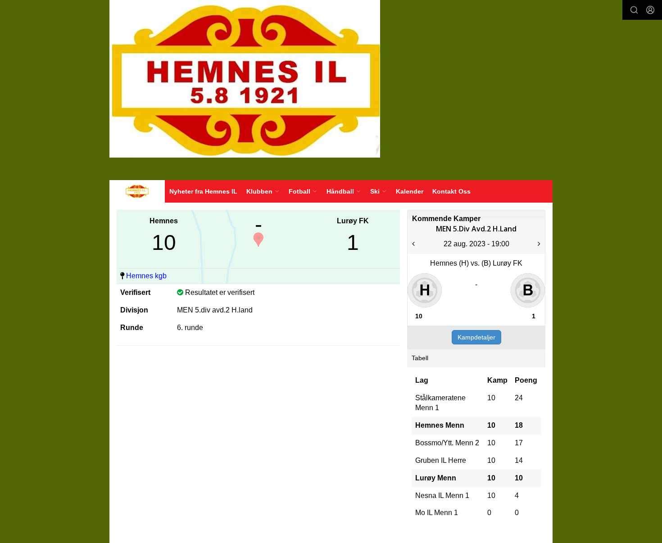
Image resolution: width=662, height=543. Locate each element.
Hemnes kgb (146, 276)
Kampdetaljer (476, 337)
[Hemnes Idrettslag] (244, 79)
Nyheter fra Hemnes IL (203, 191)
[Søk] (634, 10)
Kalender (409, 191)
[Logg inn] (650, 10)
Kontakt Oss (451, 191)
